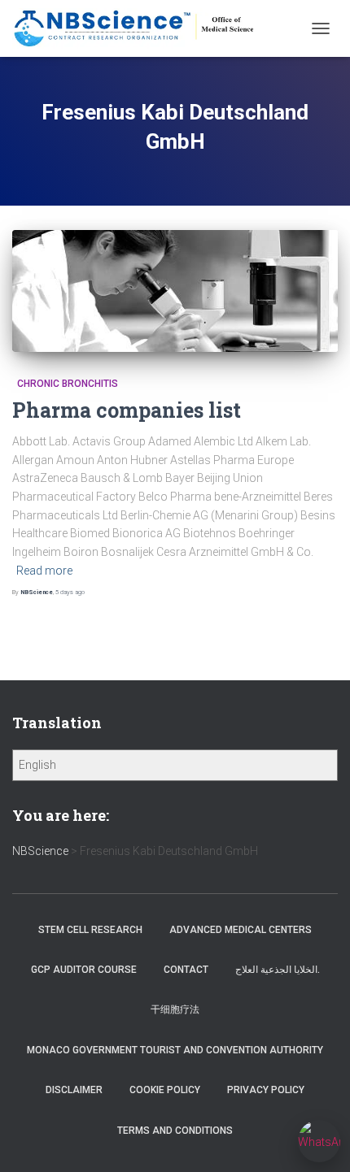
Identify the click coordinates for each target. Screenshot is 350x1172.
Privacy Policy (265, 1090)
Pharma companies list (126, 410)
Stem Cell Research (90, 929)
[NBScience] (140, 28)
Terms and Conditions (175, 1130)
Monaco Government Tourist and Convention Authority (175, 1050)
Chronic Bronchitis (65, 383)
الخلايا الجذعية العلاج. (277, 969)
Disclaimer (74, 1090)
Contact (186, 969)
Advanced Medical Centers (240, 929)
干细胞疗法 (175, 1009)
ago (70, 592)
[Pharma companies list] (175, 291)
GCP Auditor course (84, 969)
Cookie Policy (164, 1090)
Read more (44, 570)
